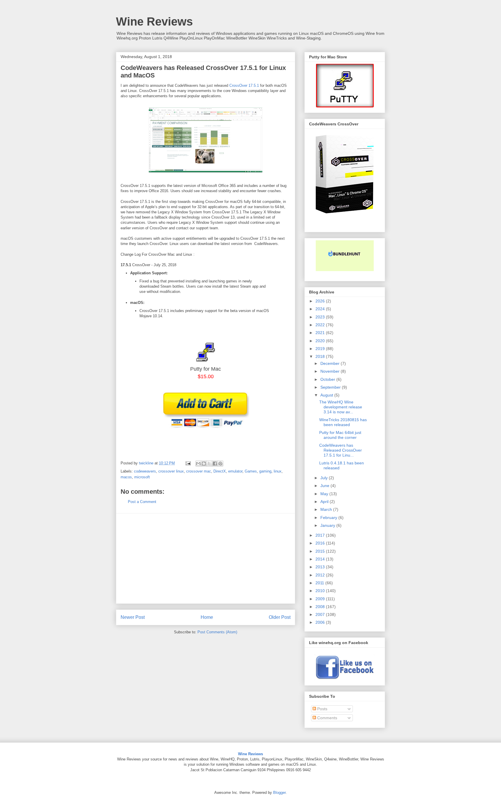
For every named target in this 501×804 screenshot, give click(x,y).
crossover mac (198, 471)
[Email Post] (188, 463)
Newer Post (133, 617)
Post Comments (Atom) (217, 632)
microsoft (142, 477)
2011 (320, 583)
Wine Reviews (154, 21)
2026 (320, 301)
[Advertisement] (206, 558)
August (327, 395)
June (325, 485)
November (330, 371)
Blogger (279, 792)
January (328, 525)
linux (278, 471)
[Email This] (198, 463)
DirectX (219, 471)
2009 (320, 598)
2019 (320, 348)
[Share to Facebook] (215, 463)
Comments (326, 717)
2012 (320, 575)
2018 (320, 356)
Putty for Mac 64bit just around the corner (340, 435)
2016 (320, 543)
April (325, 501)
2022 (320, 324)
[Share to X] (209, 463)
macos (126, 477)
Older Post (280, 617)
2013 (320, 567)
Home (207, 617)
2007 (320, 614)
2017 (320, 535)
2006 (320, 622)
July (324, 477)
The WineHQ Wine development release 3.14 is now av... (340, 407)
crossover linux (171, 471)
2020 (320, 340)
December (330, 363)
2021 (320, 332)
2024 (320, 309)
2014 (320, 559)
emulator (235, 471)
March (326, 509)
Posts (321, 708)
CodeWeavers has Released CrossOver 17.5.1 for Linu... (340, 450)
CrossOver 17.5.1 (244, 85)
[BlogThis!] (204, 463)
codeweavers (145, 471)
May (324, 493)
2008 (320, 606)
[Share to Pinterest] (220, 463)
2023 (320, 317)
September (331, 387)
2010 (320, 590)
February (329, 517)
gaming (265, 471)
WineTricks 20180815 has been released (343, 422)
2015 (320, 551)
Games (251, 471)
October (328, 379)
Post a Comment (142, 502)
